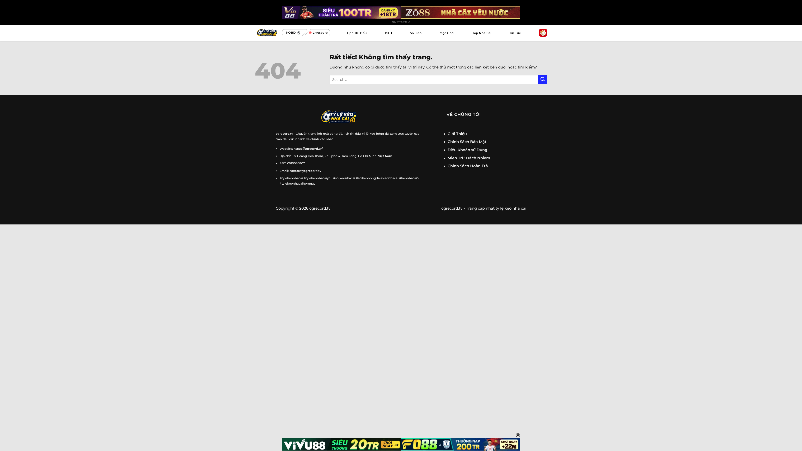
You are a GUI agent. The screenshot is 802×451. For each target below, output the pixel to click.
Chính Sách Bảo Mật (467, 141)
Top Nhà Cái (481, 33)
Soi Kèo (416, 33)
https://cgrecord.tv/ (308, 149)
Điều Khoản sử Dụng (467, 150)
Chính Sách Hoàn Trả (468, 166)
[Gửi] (542, 79)
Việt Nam (385, 156)
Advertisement (401, 22)
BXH (388, 33)
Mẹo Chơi (447, 33)
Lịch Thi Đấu (357, 33)
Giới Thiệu (457, 134)
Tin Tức (515, 33)
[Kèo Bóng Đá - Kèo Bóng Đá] (266, 33)
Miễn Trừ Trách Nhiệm (469, 158)
